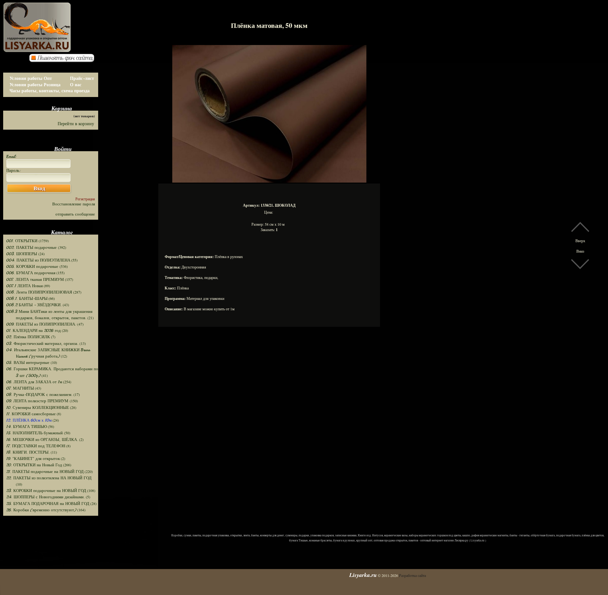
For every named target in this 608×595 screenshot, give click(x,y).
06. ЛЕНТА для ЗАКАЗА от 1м (34, 382)
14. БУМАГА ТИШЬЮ (26, 426)
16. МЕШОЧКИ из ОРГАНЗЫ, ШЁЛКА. (42, 439)
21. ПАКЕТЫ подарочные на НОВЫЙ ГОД (45, 471)
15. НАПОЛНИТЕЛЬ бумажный (35, 433)
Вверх (580, 240)
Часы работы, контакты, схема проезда (50, 91)
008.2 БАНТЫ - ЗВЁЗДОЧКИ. (34, 304)
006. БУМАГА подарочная (30, 272)
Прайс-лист (82, 78)
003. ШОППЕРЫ (22, 253)
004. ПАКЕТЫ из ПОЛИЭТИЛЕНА (38, 260)
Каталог (62, 232)
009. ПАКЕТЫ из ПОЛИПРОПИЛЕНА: (41, 324)
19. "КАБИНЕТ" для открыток (33, 458)
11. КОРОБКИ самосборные (31, 414)
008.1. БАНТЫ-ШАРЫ (27, 298)
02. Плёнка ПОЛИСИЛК (28, 337)
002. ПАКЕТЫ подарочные (32, 247)
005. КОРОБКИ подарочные (33, 266)
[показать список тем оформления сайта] (63, 60)
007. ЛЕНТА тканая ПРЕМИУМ (35, 279)
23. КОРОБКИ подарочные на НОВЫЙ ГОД (46, 490)
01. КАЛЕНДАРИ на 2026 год (33, 330)
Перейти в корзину (76, 123)
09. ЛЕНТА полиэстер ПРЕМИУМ (38, 401)
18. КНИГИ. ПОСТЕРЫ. (28, 452)
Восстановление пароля (73, 204)
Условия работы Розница (35, 84)
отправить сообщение (75, 214)
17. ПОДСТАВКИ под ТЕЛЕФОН (35, 446)
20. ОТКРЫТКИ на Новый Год (34, 465)
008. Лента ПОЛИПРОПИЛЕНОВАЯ (39, 292)
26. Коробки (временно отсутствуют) (41, 510)
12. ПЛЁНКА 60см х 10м (29, 420)
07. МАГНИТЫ (20, 388)
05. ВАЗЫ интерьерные (28, 362)
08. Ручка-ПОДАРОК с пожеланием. (39, 394)
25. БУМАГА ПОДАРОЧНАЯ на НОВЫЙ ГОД (47, 503)
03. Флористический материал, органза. (42, 343)
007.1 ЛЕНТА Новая (24, 285)
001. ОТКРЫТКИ (22, 240)
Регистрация (85, 198)
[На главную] (66, 22)
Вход (39, 188)
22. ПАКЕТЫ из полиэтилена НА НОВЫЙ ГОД (49, 478)
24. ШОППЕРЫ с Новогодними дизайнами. (45, 497)
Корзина (61, 108)
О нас (75, 84)
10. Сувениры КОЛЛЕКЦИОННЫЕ (37, 407)
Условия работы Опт (31, 78)
